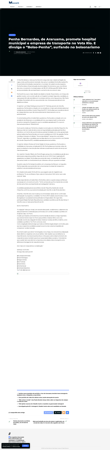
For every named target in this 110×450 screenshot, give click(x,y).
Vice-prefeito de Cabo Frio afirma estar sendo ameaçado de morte (39, 397)
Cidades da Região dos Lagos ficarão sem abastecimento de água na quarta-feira (90, 109)
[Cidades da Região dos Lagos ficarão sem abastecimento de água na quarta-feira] (77, 109)
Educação (84, 104)
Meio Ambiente (89, 119)
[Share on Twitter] (96, 53)
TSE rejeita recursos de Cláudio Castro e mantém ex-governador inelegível (41, 404)
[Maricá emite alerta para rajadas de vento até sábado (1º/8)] (77, 118)
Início (10, 28)
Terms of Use (16, 446)
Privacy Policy (6, 446)
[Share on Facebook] (93, 53)
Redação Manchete (21, 52)
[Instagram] (80, 84)
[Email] (98, 53)
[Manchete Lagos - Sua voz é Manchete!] (14, 2)
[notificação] (92, 7)
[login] (90, 7)
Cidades (84, 112)
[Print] (100, 53)
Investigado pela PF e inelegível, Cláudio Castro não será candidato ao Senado (42, 406)
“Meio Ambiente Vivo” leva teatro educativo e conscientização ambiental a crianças (91, 101)
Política (12, 34)
